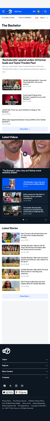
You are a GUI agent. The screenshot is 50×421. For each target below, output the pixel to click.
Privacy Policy (6, 401)
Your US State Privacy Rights (11, 403)
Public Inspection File (9, 405)
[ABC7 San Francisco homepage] (9, 11)
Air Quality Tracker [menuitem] (8, 18)
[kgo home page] (6, 351)
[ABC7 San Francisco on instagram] (16, 385)
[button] (3, 11)
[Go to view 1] (23, 219)
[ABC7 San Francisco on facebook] (4, 385)
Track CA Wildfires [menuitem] (25, 18)
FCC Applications (23, 405)
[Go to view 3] (26, 219)
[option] (10, 18)
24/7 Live (17, 11)
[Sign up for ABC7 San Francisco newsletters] (22, 385)
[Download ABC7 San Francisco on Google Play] (21, 392)
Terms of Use (26, 403)
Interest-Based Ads (39, 403)
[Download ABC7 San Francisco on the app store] (8, 392)
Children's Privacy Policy (36, 401)
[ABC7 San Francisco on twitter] (10, 385)
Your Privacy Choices (19, 401)
